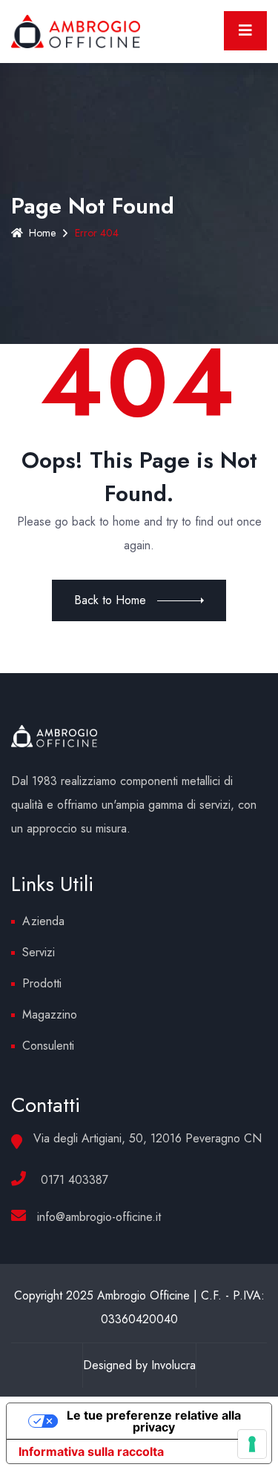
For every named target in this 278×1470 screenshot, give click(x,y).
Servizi (38, 952)
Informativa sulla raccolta (91, 1451)
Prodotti (42, 983)
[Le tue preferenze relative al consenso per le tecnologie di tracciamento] (252, 1444)
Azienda (43, 921)
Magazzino (49, 1014)
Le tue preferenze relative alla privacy (154, 1421)
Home (42, 232)
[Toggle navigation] (245, 30)
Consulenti (48, 1045)
